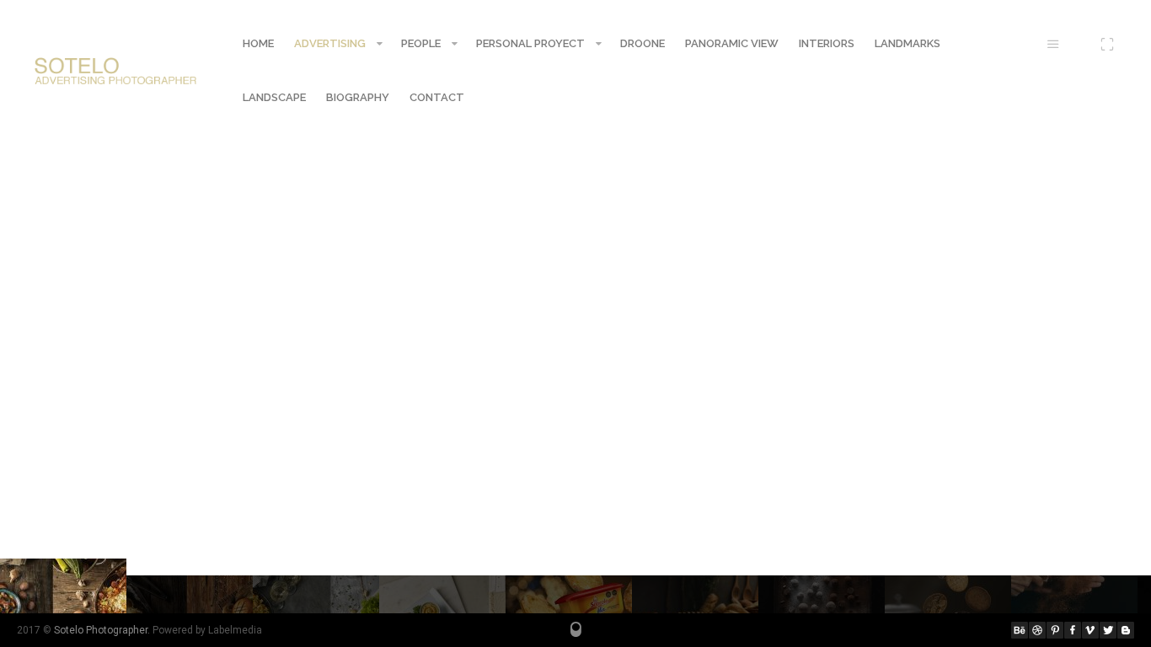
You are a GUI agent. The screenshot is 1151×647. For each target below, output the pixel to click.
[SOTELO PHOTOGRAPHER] (116, 71)
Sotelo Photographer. (102, 630)
